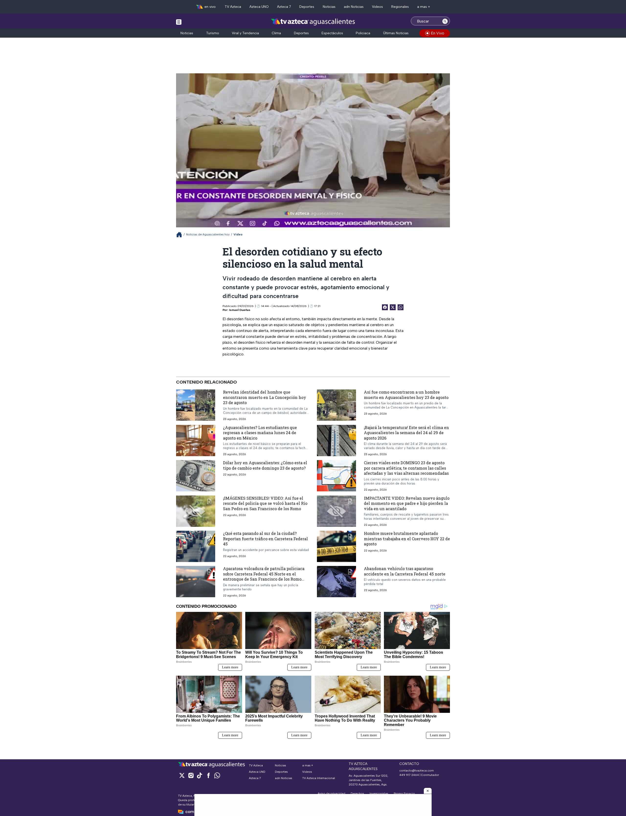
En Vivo (437, 33)
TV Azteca (233, 7)
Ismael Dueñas (239, 310)
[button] (428, 791)
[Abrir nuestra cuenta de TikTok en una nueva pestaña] (199, 775)
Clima (276, 33)
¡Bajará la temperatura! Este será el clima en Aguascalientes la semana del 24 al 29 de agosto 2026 (406, 432)
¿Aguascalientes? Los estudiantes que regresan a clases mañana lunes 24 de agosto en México (260, 432)
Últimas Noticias (396, 33)
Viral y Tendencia (245, 33)
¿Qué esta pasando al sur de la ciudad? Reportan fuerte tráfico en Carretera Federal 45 (265, 538)
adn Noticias (354, 7)
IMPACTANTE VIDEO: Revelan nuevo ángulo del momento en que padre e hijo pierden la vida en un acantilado (406, 503)
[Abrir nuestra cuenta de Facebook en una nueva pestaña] (208, 775)
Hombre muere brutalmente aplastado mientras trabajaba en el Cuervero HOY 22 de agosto (407, 538)
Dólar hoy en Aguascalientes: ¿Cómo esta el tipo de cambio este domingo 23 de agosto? (265, 465)
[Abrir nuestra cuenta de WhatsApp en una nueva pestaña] (217, 775)
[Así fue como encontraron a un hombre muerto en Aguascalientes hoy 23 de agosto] (336, 405)
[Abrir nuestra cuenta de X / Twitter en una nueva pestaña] (182, 775)
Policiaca (363, 33)
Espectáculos (332, 33)
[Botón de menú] (178, 22)
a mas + (423, 7)
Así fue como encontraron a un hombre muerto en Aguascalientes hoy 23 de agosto (406, 394)
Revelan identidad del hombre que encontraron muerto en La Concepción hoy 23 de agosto (264, 397)
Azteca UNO (259, 7)
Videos (377, 7)
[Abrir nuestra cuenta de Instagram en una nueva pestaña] (191, 775)
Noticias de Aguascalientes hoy (208, 234)
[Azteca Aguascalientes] (313, 22)
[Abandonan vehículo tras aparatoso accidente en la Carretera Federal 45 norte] (336, 581)
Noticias (329, 7)
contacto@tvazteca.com (416, 770)
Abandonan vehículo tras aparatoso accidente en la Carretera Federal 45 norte (404, 571)
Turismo (212, 33)
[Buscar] (445, 21)
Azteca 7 (284, 7)
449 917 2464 (409, 775)
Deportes (306, 7)
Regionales (400, 7)
